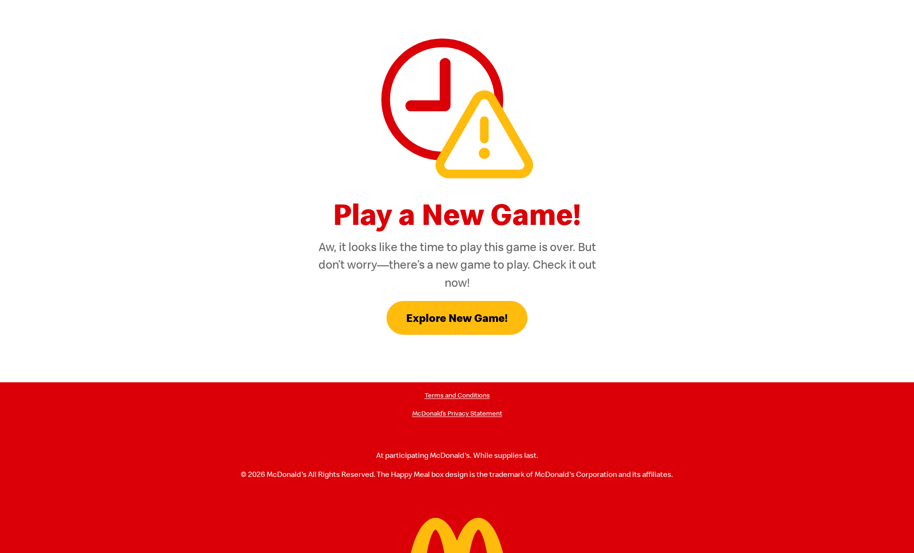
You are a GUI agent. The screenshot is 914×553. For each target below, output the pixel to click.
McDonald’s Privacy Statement (457, 413)
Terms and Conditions (457, 395)
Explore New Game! (457, 317)
